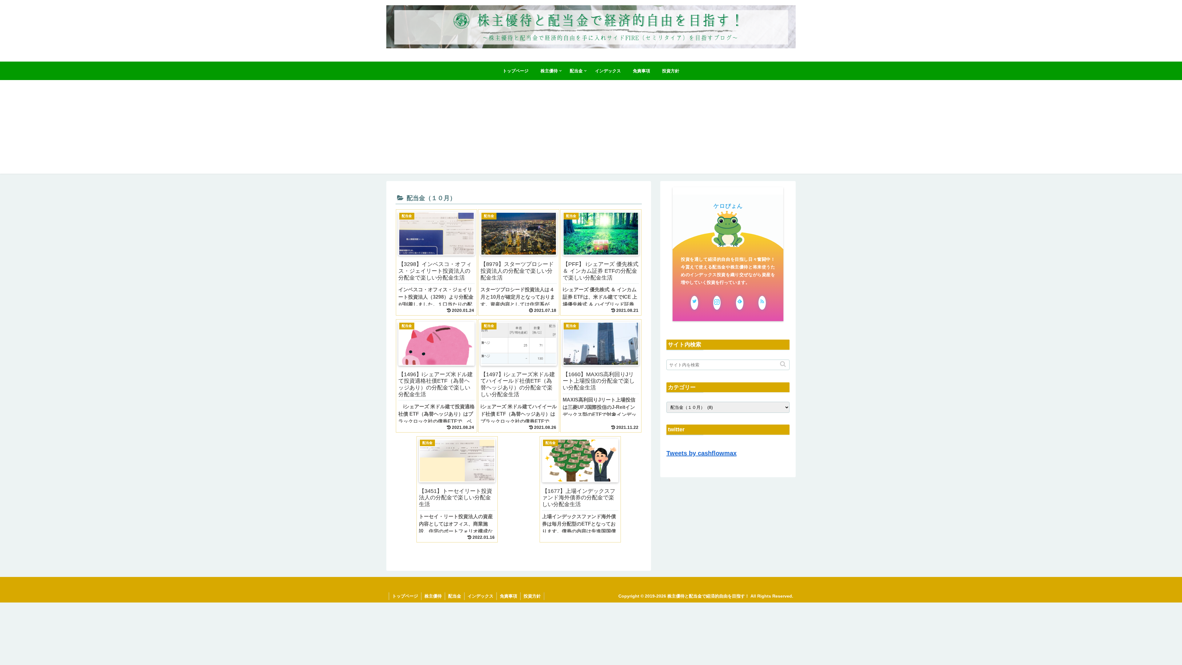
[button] (784, 364)
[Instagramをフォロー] (717, 303)
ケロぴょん (728, 206)
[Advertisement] (591, 130)
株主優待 (433, 596)
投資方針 (532, 596)
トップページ (405, 596)
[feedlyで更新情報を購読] (739, 303)
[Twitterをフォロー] (694, 303)
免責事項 (508, 596)
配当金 (454, 596)
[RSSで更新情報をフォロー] (762, 303)
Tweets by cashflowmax (701, 453)
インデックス (480, 596)
